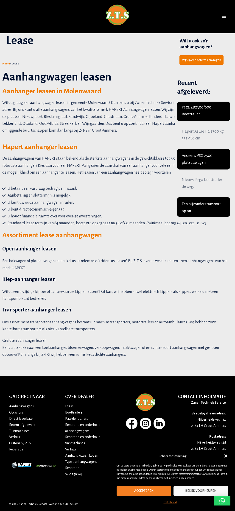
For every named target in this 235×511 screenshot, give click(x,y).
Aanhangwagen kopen (81, 455)
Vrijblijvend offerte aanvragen (201, 60)
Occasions (16, 412)
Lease (69, 406)
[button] (226, 456)
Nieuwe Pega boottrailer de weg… (202, 183)
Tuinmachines (19, 431)
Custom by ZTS (20, 443)
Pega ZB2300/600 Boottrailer (196, 110)
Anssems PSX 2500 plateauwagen (197, 159)
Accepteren (144, 490)
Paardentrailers (76, 418)
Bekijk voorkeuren (200, 490)
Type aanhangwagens (81, 462)
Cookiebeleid (170, 502)
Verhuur (14, 437)
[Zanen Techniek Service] (117, 16)
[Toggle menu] (224, 16)
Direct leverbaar (21, 418)
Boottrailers (73, 412)
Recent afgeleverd (22, 425)
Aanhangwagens (21, 406)
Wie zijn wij (73, 474)
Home (6, 63)
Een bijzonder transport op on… (201, 207)
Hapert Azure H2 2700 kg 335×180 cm (203, 134)
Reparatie (16, 449)
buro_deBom (70, 504)
